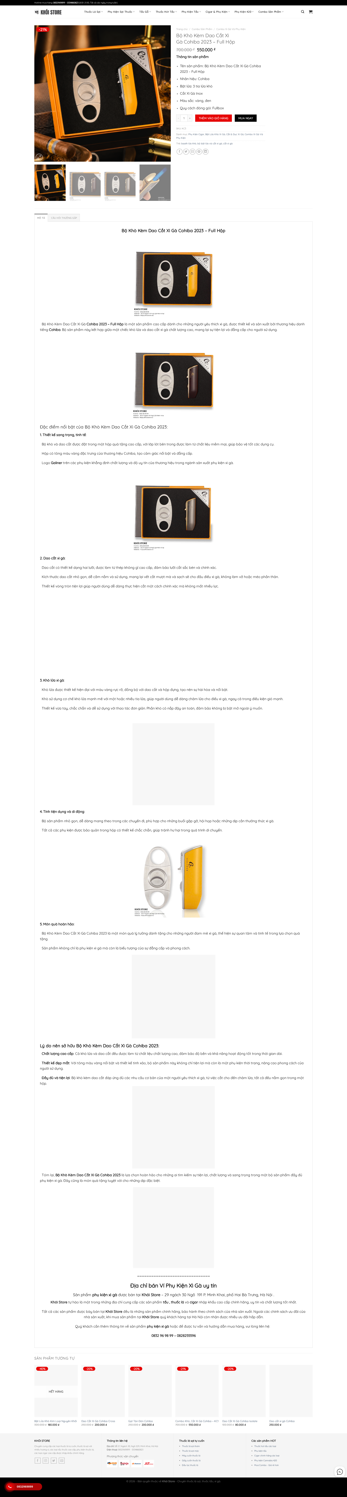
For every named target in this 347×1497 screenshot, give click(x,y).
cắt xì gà (228, 143)
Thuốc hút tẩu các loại (265, 1446)
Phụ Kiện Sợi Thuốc (120, 11)
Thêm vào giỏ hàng (213, 118)
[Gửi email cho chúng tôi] (62, 1461)
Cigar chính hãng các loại (266, 1455)
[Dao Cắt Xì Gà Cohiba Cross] (103, 1391)
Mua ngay (245, 118)
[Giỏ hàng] (311, 12)
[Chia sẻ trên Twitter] (186, 152)
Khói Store (151, 1294)
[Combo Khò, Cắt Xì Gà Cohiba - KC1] (197, 1391)
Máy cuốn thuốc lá (191, 1455)
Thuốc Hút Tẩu (165, 11)
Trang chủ (182, 29)
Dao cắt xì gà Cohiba (282, 1421)
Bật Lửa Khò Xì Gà (215, 134)
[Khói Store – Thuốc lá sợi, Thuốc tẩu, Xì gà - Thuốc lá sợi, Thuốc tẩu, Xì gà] (47, 11)
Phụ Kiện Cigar (196, 134)
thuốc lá (178, 1302)
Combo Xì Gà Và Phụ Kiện (231, 29)
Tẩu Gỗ (144, 11)
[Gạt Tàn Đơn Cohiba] (150, 1391)
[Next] (163, 93)
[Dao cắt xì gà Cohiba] (291, 1391)
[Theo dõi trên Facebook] (38, 1461)
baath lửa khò (188, 143)
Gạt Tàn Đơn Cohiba (140, 1421)
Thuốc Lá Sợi (92, 11)
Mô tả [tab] (41, 217)
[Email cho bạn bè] (193, 152)
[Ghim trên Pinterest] (199, 152)
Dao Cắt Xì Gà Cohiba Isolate (239, 1421)
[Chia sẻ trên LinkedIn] (206, 152)
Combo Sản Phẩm (269, 11)
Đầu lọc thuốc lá (190, 1465)
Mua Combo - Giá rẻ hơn (266, 1465)
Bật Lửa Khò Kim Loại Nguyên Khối (55, 1421)
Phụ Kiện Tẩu (190, 11)
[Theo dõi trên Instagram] (46, 1461)
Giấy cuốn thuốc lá (191, 1460)
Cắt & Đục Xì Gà (235, 134)
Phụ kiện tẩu (260, 1450)
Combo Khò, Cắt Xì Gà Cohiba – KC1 (197, 1421)
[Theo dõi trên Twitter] (54, 1461)
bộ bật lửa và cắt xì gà (209, 143)
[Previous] (41, 93)
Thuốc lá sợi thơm (191, 1446)
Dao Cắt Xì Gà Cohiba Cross (98, 1421)
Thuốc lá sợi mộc (190, 1450)
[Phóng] (39, 157)
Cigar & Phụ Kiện (216, 11)
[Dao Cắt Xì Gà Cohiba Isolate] (244, 1391)
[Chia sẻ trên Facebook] (180, 152)
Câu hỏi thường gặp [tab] (64, 217)
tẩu (165, 1302)
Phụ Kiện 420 (243, 11)
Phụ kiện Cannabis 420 (265, 1460)
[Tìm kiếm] (302, 11)
